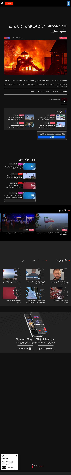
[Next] (2, 224)
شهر (23, 261)
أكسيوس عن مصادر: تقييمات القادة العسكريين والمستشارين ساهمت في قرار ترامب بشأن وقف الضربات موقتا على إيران (14, 196)
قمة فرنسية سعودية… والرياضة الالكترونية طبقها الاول (20, 233)
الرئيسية (63, 473)
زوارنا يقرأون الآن (27, 159)
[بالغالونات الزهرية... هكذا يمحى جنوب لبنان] (59, 295)
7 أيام (33, 261)
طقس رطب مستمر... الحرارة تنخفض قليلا (12, 283)
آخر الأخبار (20, 164)
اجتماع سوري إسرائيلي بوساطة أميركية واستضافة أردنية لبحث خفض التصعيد (46, 118)
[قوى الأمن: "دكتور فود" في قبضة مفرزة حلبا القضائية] (35, 277)
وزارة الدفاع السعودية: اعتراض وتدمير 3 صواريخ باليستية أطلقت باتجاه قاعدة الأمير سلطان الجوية (14, 186)
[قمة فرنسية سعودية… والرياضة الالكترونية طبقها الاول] (18, 224)
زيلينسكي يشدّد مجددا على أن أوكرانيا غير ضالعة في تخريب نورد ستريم (16, 126)
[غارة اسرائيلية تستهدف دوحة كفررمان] (12, 295)
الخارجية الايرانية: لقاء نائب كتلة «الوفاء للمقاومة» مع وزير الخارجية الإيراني (46, 126)
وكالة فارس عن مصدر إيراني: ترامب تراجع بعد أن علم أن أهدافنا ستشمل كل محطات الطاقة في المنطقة (14, 167)
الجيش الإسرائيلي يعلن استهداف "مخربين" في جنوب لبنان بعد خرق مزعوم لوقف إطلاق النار (14, 177)
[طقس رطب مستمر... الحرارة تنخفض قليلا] (12, 277)
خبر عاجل (20, 173)
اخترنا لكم (59, 111)
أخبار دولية (53, 115)
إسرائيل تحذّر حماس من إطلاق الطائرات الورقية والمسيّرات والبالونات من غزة (15, 118)
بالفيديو (63, 210)
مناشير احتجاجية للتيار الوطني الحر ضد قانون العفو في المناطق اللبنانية (35, 301)
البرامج (19, 473)
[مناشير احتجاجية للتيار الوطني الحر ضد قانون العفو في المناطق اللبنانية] (35, 295)
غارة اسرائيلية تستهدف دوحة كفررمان (14, 301)
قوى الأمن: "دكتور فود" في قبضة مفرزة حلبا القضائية (36, 283)
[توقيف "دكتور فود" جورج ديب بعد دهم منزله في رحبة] (59, 277)
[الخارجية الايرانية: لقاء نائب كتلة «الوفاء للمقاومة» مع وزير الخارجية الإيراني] (52, 224)
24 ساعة (45, 261)
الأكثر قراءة (61, 260)
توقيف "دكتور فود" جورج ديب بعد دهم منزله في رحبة (59, 283)
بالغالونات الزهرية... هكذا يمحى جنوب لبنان (60, 301)
